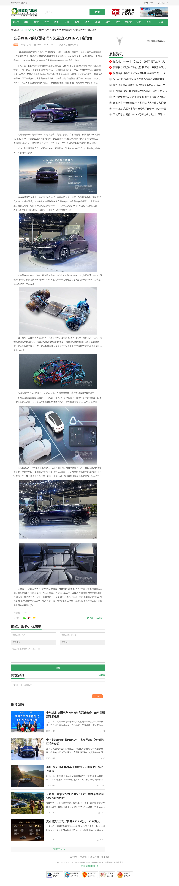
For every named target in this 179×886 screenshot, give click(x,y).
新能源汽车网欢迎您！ (20, 3)
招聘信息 (105, 857)
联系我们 (84, 857)
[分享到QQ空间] (34, 618)
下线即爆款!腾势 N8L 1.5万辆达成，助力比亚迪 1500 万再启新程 (140, 114)
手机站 (163, 3)
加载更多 (58, 849)
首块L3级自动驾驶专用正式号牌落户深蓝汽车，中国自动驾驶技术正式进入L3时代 (140, 85)
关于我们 (74, 857)
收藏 (100, 618)
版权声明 (94, 857)
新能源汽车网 (27, 29)
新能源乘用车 (43, 29)
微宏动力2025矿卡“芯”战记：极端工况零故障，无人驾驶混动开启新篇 (140, 61)
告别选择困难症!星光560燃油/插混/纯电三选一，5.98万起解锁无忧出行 (140, 73)
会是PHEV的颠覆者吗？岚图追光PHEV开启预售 (74, 29)
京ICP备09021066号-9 (89, 866)
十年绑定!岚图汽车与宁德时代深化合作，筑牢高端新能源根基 (140, 108)
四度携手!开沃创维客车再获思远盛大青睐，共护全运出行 (140, 102)
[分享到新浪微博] (29, 618)
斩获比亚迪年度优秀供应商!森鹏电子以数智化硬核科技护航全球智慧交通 (140, 97)
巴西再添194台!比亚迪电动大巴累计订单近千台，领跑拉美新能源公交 (140, 91)
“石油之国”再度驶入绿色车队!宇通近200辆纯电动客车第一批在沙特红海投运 (140, 79)
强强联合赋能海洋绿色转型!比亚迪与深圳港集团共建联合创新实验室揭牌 (140, 67)
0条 (91, 618)
